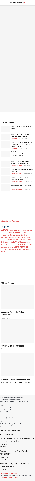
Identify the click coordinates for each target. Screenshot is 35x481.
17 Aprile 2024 (22, 158)
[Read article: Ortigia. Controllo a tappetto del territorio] (17, 331)
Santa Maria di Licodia (14, 248)
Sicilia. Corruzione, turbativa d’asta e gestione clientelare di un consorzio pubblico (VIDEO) (21, 144)
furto (24, 239)
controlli (11, 237)
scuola (10, 249)
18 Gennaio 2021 (5, 457)
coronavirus (16, 237)
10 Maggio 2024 (23, 148)
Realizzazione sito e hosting (10, 477)
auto (32, 230)
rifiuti (11, 247)
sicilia (14, 249)
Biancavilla (14, 232)
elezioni (18, 239)
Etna (22, 239)
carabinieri (5, 235)
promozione (4, 247)
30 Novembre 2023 (5, 444)
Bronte (21, 233)
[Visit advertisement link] (17, 23)
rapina (8, 247)
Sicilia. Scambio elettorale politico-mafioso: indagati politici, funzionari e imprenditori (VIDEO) (21, 153)
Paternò (21, 244)
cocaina (18, 235)
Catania (13, 235)
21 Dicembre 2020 (5, 469)
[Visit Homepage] (17, 3)
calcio (25, 233)
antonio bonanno (12, 230)
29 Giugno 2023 (28, 189)
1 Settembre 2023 (28, 181)
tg (26, 249)
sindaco (18, 249)
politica (26, 244)
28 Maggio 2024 (23, 138)
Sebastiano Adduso (17, 130)
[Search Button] (33, 2)
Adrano (4, 230)
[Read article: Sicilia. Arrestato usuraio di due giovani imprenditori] (5, 171)
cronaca (27, 237)
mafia (22, 242)
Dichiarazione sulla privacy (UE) (10, 473)
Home (2, 119)
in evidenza (14, 241)
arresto (28, 230)
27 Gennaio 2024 (28, 165)
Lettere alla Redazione (6, 434)
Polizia (31, 244)
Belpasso (5, 233)
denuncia (3, 239)
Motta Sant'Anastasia (6, 244)
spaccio (23, 249)
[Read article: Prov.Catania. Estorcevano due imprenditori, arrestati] (5, 179)
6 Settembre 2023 (28, 173)
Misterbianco (27, 242)
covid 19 (23, 237)
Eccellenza (13, 239)
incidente (4, 242)
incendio (29, 239)
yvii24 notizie (8, 251)
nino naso (14, 244)
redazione (15, 138)
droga (8, 239)
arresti (23, 230)
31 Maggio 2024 (28, 130)
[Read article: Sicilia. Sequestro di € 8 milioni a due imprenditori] (5, 187)
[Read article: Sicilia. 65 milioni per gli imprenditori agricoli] (5, 129)
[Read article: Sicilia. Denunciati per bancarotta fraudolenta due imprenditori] (5, 137)
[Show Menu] (2, 2)
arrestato (18, 230)
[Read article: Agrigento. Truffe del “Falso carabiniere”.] (17, 297)
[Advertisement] (17, 205)
